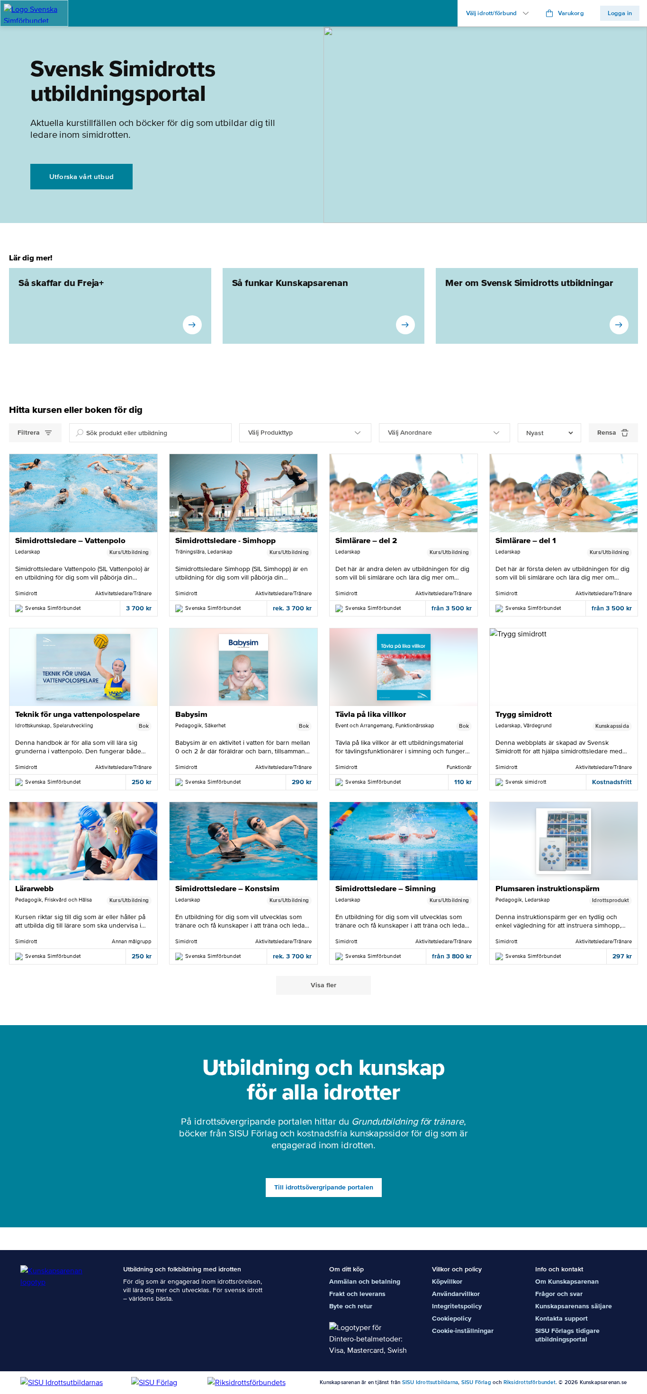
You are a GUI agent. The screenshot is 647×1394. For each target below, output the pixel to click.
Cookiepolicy (451, 1318)
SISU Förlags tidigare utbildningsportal (567, 1335)
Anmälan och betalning (364, 1282)
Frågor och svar (559, 1294)
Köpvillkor (447, 1282)
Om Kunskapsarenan (567, 1282)
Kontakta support (561, 1318)
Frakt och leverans (357, 1294)
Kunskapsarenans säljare (573, 1306)
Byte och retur (350, 1306)
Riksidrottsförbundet (529, 1382)
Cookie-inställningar (463, 1331)
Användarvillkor (456, 1294)
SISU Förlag (476, 1382)
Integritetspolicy (457, 1306)
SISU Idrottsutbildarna (430, 1382)
